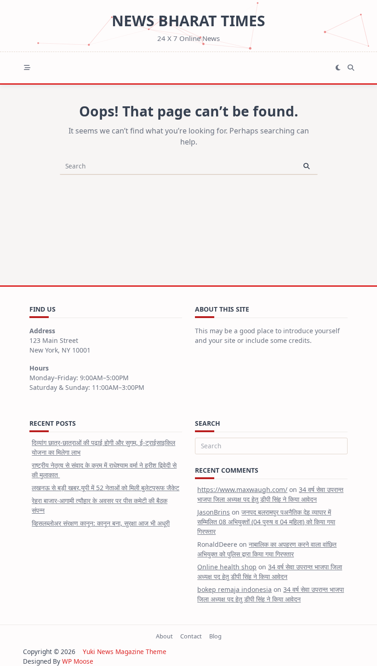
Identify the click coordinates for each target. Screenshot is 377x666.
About (164, 636)
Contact (191, 636)
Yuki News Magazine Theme (124, 651)
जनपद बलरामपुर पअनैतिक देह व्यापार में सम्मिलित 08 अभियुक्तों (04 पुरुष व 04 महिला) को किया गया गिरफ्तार (266, 522)
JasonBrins (213, 512)
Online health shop (227, 566)
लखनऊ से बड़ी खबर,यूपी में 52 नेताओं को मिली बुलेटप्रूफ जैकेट (105, 487)
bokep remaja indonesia (234, 589)
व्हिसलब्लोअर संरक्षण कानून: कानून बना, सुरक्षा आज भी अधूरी (101, 523)
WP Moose (77, 661)
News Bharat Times (188, 20)
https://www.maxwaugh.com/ (242, 489)
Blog (215, 636)
